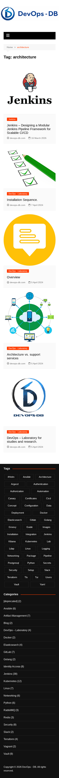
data (48, 505)
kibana (12, 541)
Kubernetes (10, 681)
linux (28, 548)
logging (46, 548)
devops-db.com (17, 138)
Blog (6, 623)
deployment (17, 512)
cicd (48, 498)
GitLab (7, 652)
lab (49, 541)
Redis (7, 717)
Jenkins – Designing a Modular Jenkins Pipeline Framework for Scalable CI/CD (29, 129)
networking (13, 555)
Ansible (8, 608)
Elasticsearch (11, 645)
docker (44, 512)
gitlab (33, 520)
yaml (42, 584)
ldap (11, 548)
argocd (14, 484)
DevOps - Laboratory (17, 194)
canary (12, 498)
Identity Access (12, 666)
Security (8, 724)
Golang (8, 659)
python (31, 563)
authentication (41, 484)
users (48, 577)
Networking (10, 695)
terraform (12, 577)
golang (47, 520)
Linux (7, 688)
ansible (27, 477)
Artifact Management (15, 615)
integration (31, 534)
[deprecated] (10, 601)
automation (43, 491)
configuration (31, 505)
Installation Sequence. (22, 199)
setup (31, 570)
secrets (47, 563)
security (13, 570)
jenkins (48, 534)
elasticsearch (15, 520)
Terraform (9, 739)
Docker (8, 637)
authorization (17, 491)
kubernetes (31, 541)
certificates (31, 498)
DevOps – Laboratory (15, 630)
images (46, 527)
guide (29, 527)
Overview (13, 277)
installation (12, 534)
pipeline (48, 555)
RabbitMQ (9, 710)
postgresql (13, 563)
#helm (11, 477)
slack (47, 570)
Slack (7, 732)
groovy (12, 527)
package (31, 555)
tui (36, 577)
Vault (6, 753)
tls (26, 577)
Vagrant (8, 746)
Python (7, 702)
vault (16, 584)
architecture (45, 477)
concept (12, 505)
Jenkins (12, 119)
